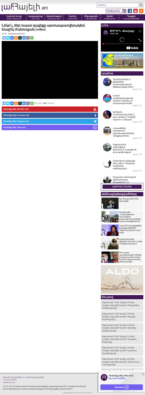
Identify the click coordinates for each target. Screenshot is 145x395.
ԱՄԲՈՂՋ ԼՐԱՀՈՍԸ (122, 187)
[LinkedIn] (24, 38)
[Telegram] (4, 38)
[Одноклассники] (16, 38)
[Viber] (28, 38)
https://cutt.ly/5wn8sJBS (117, 378)
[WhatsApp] (32, 38)
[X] (20, 38)
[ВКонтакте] (12, 38)
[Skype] (8, 38)
